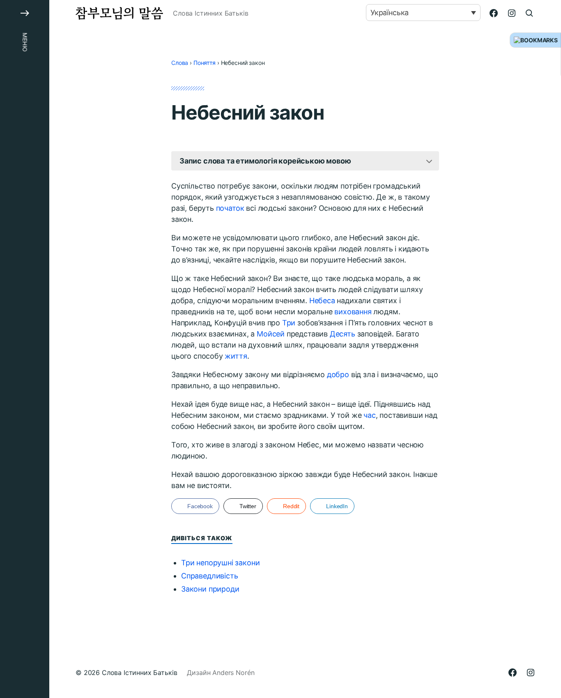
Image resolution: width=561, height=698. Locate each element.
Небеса (322, 300)
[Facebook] (494, 13)
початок (230, 208)
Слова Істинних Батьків (139, 672)
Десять (342, 333)
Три (288, 322)
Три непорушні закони (220, 562)
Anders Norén (233, 672)
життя (236, 356)
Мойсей (271, 333)
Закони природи (210, 589)
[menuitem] (423, 12)
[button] (24, 349)
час (369, 415)
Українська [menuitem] (389, 12)
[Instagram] (512, 13)
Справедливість (209, 575)
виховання (352, 311)
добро (338, 374)
